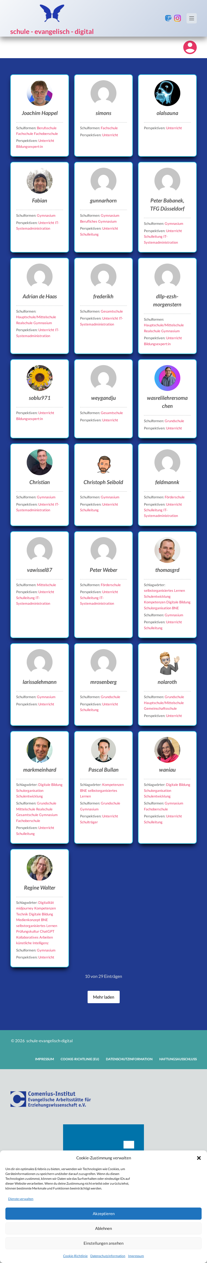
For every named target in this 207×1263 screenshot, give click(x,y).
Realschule (24, 323)
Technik (22, 914)
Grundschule (174, 421)
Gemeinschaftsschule (160, 708)
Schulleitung (89, 234)
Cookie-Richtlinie (75, 1256)
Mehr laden (103, 996)
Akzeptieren (104, 1213)
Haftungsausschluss (178, 1059)
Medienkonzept (28, 920)
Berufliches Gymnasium (98, 221)
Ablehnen (103, 1228)
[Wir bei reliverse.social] (168, 18)
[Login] (190, 47)
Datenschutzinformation (107, 1256)
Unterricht (46, 140)
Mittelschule (46, 585)
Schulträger (89, 822)
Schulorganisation (158, 608)
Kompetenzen (155, 602)
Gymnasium (46, 215)
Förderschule (175, 497)
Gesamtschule (112, 311)
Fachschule (25, 133)
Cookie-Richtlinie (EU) (80, 1059)
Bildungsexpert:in (29, 146)
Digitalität (46, 902)
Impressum (136, 1256)
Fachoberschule (46, 133)
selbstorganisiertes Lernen (164, 590)
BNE (175, 608)
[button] (199, 1158)
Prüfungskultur (28, 931)
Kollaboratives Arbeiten (34, 937)
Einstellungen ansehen (103, 1243)
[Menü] (192, 18)
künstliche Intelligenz (32, 943)
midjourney (25, 908)
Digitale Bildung (178, 602)
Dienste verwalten (20, 1199)
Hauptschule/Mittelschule (36, 317)
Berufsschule (47, 128)
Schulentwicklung (157, 596)
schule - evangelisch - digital (52, 31)
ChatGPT (47, 931)
